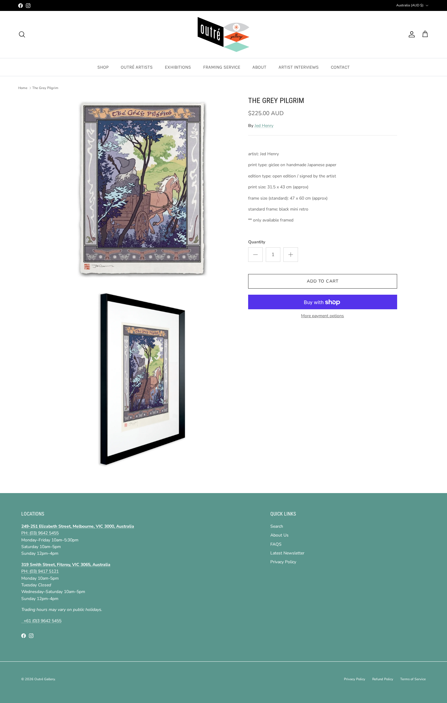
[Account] (410, 34)
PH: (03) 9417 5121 (40, 571)
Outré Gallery (44, 679)
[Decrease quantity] (255, 255)
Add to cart (322, 281)
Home (22, 88)
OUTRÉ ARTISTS (137, 67)
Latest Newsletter (287, 553)
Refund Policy (382, 679)
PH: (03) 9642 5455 (40, 533)
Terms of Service (413, 679)
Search (276, 526)
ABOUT (259, 67)
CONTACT (340, 67)
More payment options (322, 316)
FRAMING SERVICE (221, 67)
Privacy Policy (283, 562)
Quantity (256, 242)
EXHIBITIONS (178, 67)
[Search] (22, 34)
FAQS (276, 544)
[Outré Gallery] (223, 34)
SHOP (103, 67)
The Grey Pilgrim (45, 88)
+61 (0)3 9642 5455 (41, 621)
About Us (279, 535)
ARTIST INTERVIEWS (299, 67)
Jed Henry (264, 126)
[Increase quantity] (290, 255)
